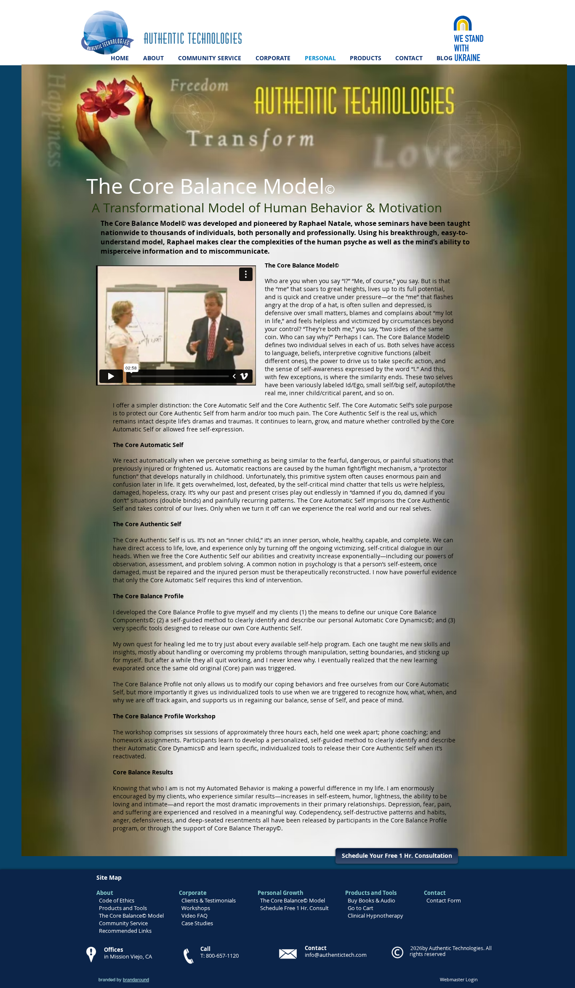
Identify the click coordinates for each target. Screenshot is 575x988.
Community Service (123, 923)
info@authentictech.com (336, 955)
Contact (436, 900)
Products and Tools (123, 908)
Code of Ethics (116, 900)
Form (453, 900)
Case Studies (197, 923)
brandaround (136, 980)
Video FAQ (194, 915)
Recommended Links (125, 930)
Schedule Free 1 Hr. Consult (294, 908)
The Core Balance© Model (131, 915)
